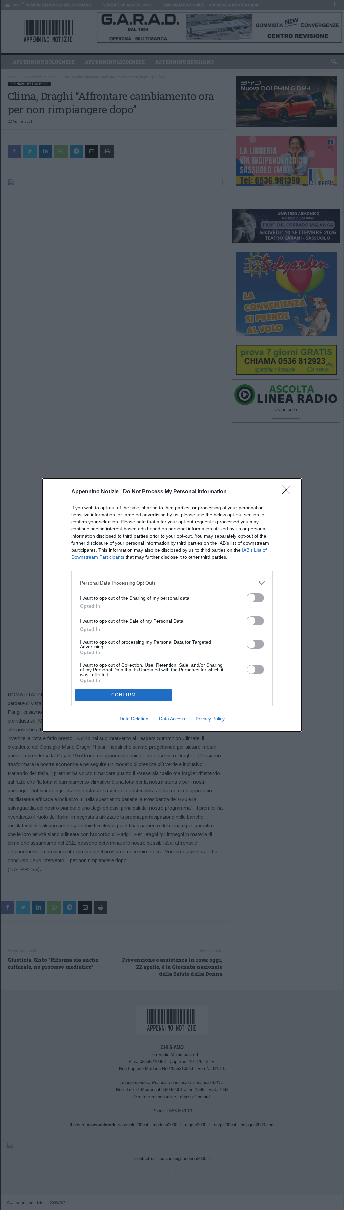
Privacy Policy (210, 719)
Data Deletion (134, 719)
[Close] (288, 491)
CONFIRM (123, 694)
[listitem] (172, 583)
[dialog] (172, 605)
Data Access (172, 719)
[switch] (255, 597)
